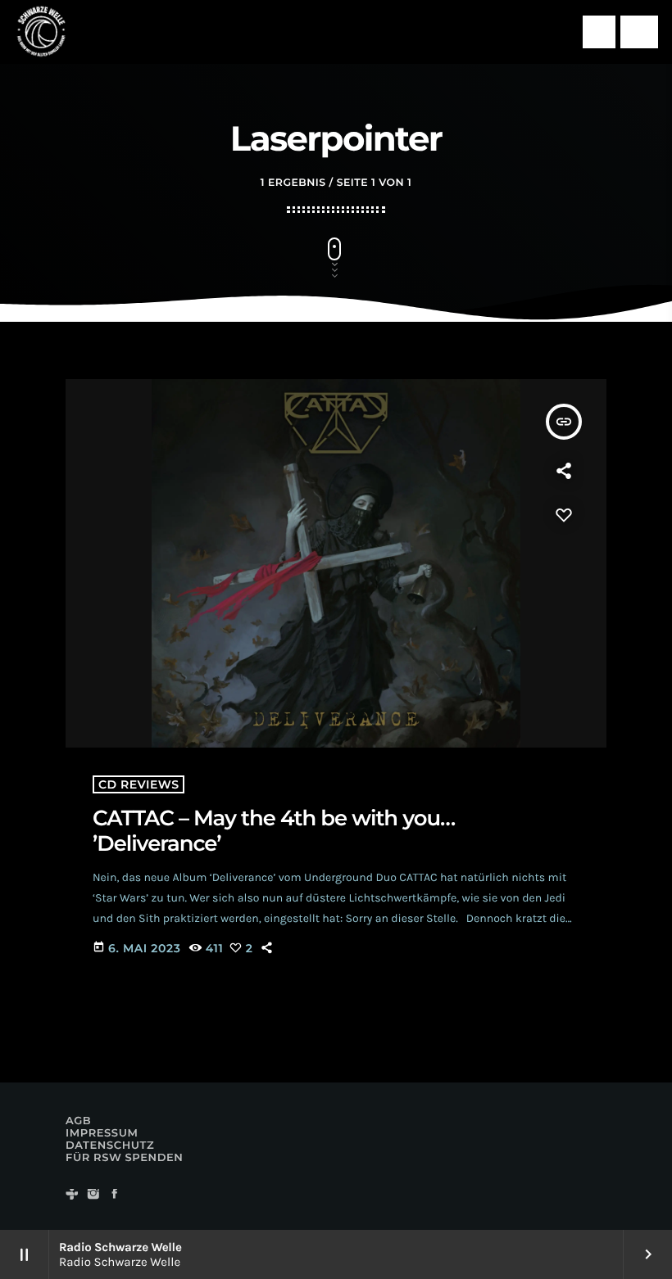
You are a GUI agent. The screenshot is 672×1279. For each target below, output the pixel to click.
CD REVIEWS (138, 784)
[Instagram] (93, 1195)
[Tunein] (72, 1195)
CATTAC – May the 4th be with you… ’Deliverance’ (274, 830)
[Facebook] (114, 1195)
